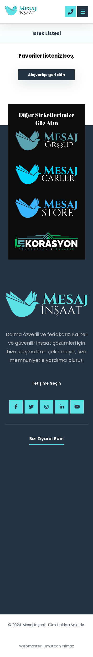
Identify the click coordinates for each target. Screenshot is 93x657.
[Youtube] (77, 407)
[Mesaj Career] (46, 180)
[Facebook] (16, 407)
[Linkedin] (61, 407)
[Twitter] (31, 407)
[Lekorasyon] (46, 241)
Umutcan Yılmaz (58, 646)
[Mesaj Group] (46, 146)
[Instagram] (46, 407)
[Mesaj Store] (46, 214)
